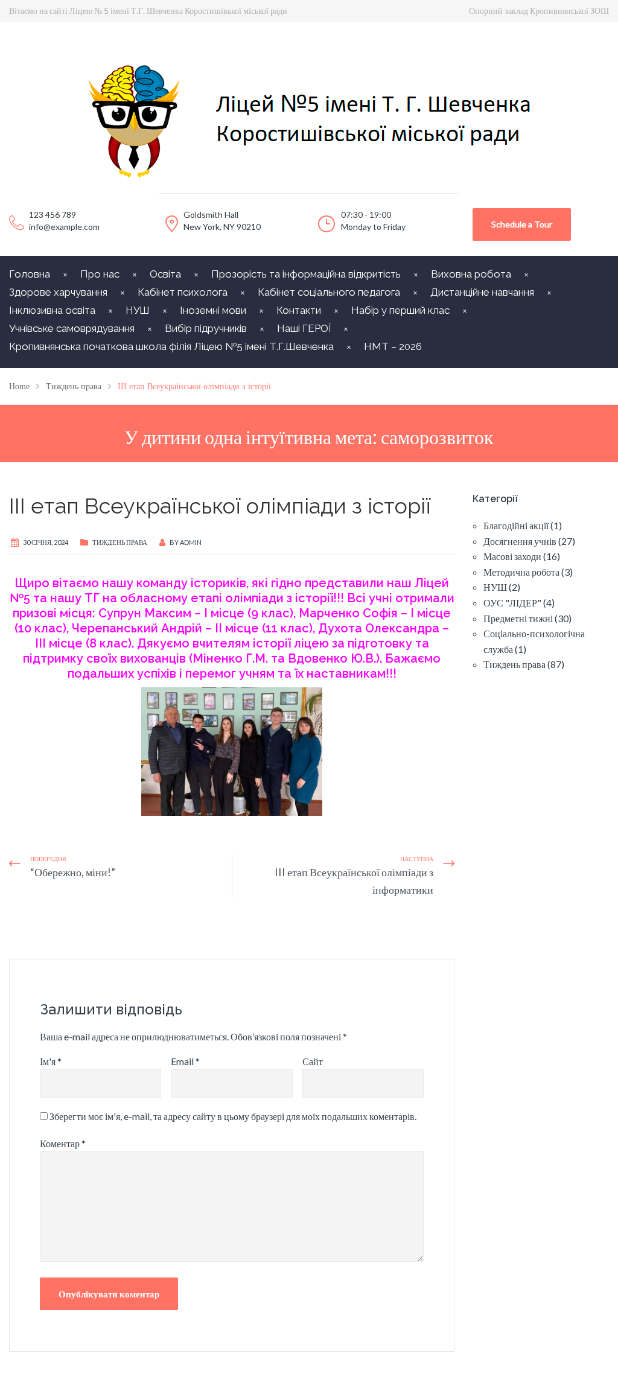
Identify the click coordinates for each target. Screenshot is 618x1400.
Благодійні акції (516, 525)
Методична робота (521, 572)
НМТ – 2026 (393, 346)
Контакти (298, 310)
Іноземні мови (213, 310)
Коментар (63, 1143)
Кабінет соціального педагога (329, 292)
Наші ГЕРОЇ (304, 328)
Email (185, 1061)
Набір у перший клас (400, 310)
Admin (191, 542)
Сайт (312, 1061)
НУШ (138, 310)
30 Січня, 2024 (45, 542)
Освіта (165, 274)
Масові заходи (512, 556)
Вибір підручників (206, 328)
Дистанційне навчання (482, 292)
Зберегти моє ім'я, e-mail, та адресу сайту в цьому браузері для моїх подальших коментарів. (232, 1116)
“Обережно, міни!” (72, 872)
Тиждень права (119, 542)
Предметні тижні (518, 618)
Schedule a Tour (521, 224)
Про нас (99, 274)
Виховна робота (471, 274)
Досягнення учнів (519, 541)
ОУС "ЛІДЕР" (512, 602)
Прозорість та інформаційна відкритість (306, 274)
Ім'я (51, 1061)
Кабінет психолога (183, 292)
